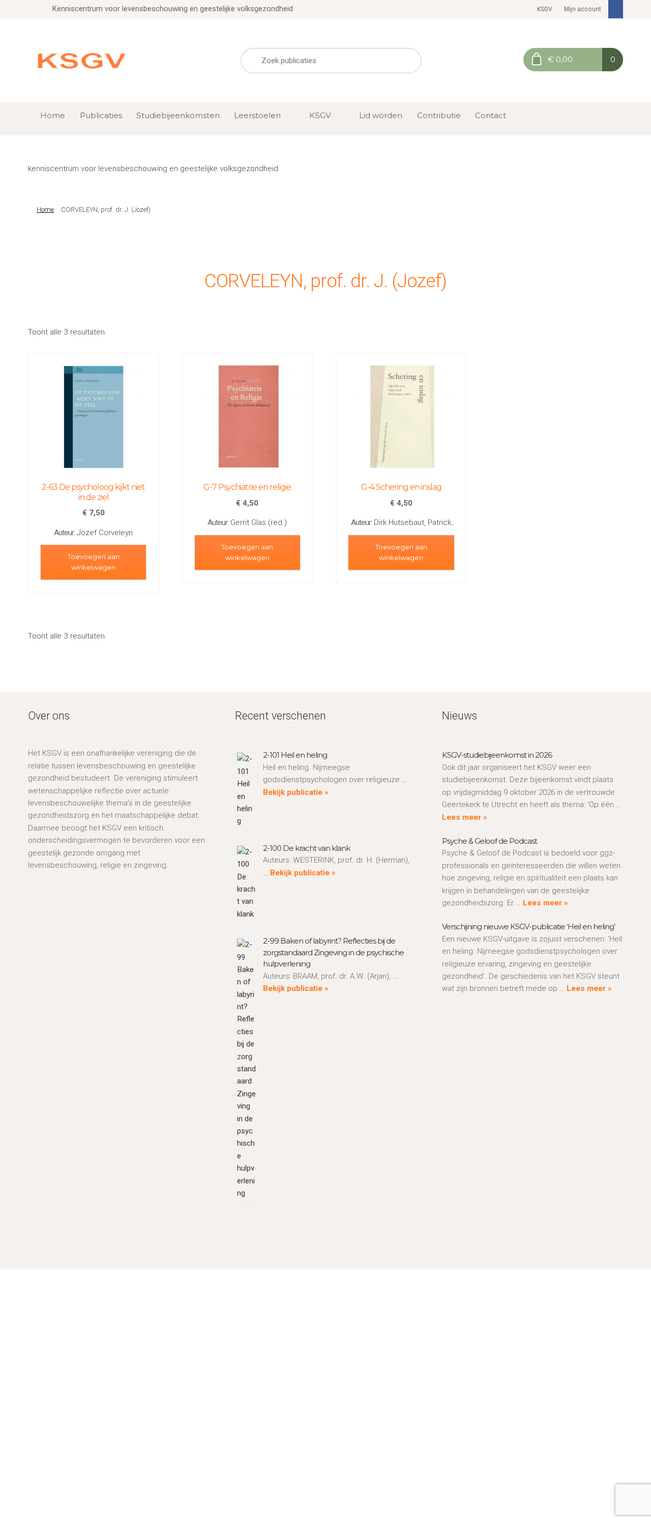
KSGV (544, 9)
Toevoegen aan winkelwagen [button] (94, 561)
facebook (616, 9)
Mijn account (582, 9)
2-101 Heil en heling (295, 755)
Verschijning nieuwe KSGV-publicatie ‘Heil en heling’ (528, 926)
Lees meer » (464, 817)
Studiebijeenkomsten (178, 115)
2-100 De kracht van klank (306, 848)
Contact (490, 115)
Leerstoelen (257, 115)
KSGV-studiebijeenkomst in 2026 (497, 755)
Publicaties (101, 115)
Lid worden (380, 115)
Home (52, 115)
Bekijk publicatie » (296, 792)
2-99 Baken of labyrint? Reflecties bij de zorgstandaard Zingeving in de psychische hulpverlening (333, 952)
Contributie (439, 115)
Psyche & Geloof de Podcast (489, 841)
